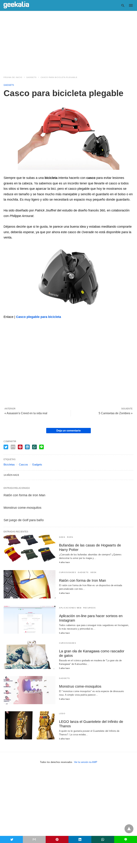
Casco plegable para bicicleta (38, 317)
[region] (68, 41)
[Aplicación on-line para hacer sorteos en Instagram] (29, 620)
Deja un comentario (68, 430)
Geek (62, 537)
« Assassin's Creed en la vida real (25, 413)
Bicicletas (9, 464)
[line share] (41, 447)
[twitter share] (6, 447)
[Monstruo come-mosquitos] (29, 690)
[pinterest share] (20, 447)
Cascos (23, 464)
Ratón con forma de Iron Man (24, 495)
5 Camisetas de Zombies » (116, 413)
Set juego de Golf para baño (24, 520)
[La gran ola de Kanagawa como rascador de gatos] (29, 655)
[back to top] (129, 828)
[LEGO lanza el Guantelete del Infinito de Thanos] (29, 725)
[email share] (13, 447)
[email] (34, 839)
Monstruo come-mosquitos (22, 507)
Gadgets (31, 77)
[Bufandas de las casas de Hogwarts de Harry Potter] (29, 549)
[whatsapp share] (34, 447)
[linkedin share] (27, 447)
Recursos (89, 608)
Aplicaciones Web (70, 608)
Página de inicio (13, 77)
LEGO (62, 713)
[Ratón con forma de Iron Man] (29, 584)
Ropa (70, 537)
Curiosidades (67, 572)
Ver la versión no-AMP (85, 762)
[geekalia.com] (16, 5)
